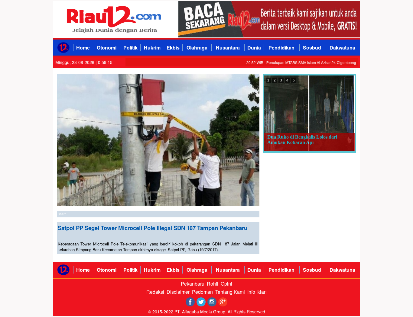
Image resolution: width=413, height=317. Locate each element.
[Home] (63, 51)
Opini (226, 283)
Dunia (254, 47)
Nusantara (228, 47)
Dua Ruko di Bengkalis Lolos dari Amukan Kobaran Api (302, 139)
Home (83, 47)
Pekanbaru (192, 283)
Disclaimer (178, 291)
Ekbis (173, 47)
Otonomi (106, 47)
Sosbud (312, 47)
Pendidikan (281, 47)
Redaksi (155, 291)
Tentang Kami (230, 291)
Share (62, 214)
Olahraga (197, 47)
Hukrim (152, 47)
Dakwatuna (342, 47)
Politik (130, 47)
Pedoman (202, 291)
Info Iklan (257, 291)
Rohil (212, 283)
